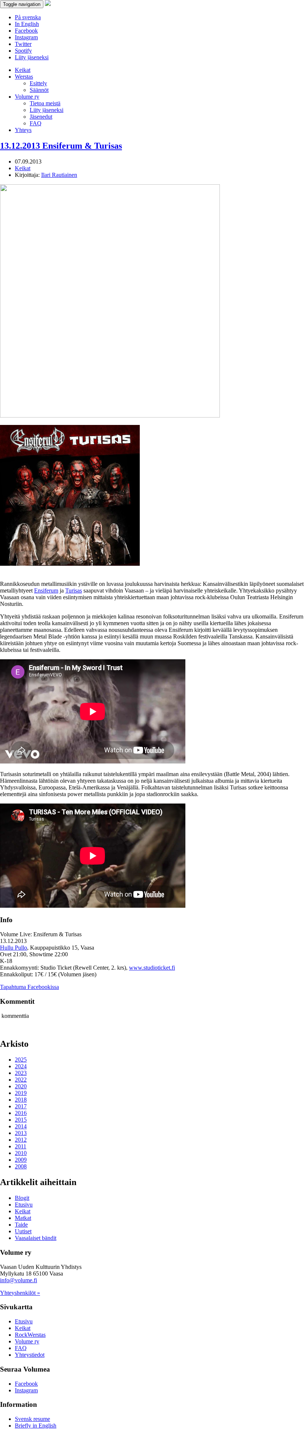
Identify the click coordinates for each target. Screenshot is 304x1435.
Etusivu (24, 1204)
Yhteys (23, 130)
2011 (20, 1146)
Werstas (24, 76)
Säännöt (39, 90)
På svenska (28, 17)
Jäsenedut (41, 116)
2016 (21, 1113)
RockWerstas (30, 1335)
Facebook (26, 30)
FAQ (36, 123)
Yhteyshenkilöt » (20, 1293)
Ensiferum (46, 590)
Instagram (26, 37)
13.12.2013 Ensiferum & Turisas (61, 146)
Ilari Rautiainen (59, 175)
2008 (21, 1166)
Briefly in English (35, 1425)
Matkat (23, 1218)
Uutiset (23, 1231)
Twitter (23, 44)
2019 (21, 1093)
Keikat (22, 70)
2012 (21, 1140)
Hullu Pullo (13, 947)
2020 (21, 1086)
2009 (21, 1160)
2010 (21, 1153)
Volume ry (27, 96)
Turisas (73, 590)
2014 (21, 1126)
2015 (21, 1119)
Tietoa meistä (45, 103)
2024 (21, 1066)
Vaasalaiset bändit (35, 1238)
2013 (21, 1133)
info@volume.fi (18, 1280)
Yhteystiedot (29, 1355)
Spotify (23, 50)
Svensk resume (32, 1419)
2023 (21, 1073)
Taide (21, 1224)
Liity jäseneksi (32, 57)
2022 (21, 1079)
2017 (21, 1106)
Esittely (38, 83)
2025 (21, 1059)
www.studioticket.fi (152, 967)
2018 (21, 1099)
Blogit (22, 1198)
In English (27, 24)
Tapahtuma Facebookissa (29, 987)
